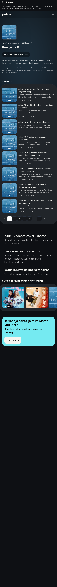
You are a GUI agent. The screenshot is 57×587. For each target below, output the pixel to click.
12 (39, 218)
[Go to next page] (44, 218)
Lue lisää (38, 8)
